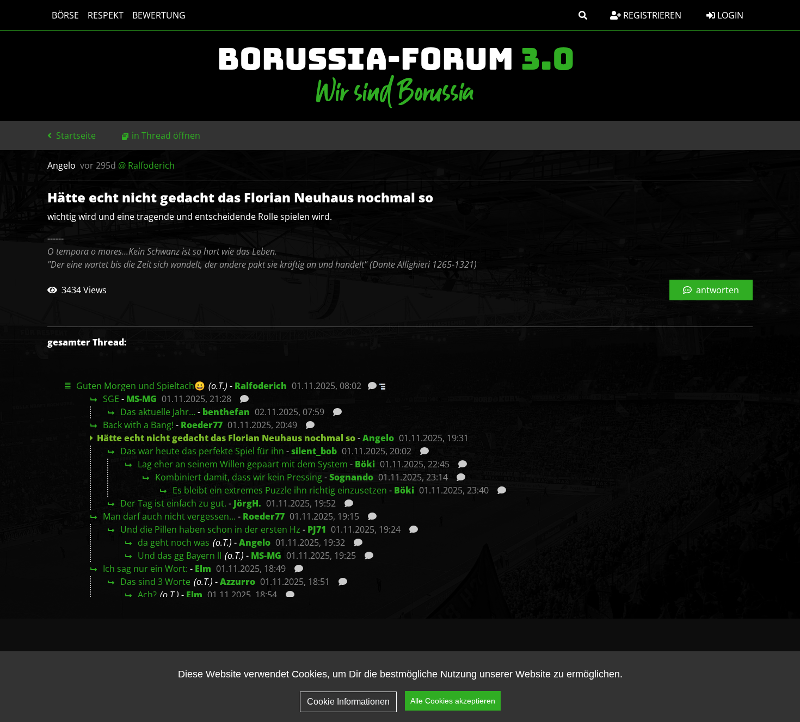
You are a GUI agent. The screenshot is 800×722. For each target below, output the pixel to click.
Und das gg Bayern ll (180, 555)
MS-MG (141, 399)
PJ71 (316, 529)
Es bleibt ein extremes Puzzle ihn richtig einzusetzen (279, 490)
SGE (111, 399)
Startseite (75, 135)
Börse (65, 15)
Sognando (351, 477)
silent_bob (314, 451)
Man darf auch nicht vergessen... (169, 516)
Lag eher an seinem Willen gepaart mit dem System (243, 464)
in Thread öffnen (166, 135)
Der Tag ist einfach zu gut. (173, 503)
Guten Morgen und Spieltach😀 (140, 386)
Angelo (378, 438)
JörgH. (247, 503)
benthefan (226, 412)
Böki (365, 464)
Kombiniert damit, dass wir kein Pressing (238, 477)
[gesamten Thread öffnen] (381, 386)
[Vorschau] (369, 386)
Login (729, 15)
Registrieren (651, 15)
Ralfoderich (261, 386)
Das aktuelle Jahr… (158, 412)
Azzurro (237, 582)
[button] (582, 15)
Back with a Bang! (138, 425)
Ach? (147, 595)
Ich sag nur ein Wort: (145, 569)
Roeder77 (202, 425)
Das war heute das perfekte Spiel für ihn (202, 451)
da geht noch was (174, 542)
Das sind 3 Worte (155, 582)
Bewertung (159, 15)
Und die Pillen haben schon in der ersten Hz (210, 529)
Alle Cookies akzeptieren (452, 700)
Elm (203, 569)
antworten (716, 290)
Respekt (106, 15)
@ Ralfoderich (146, 165)
